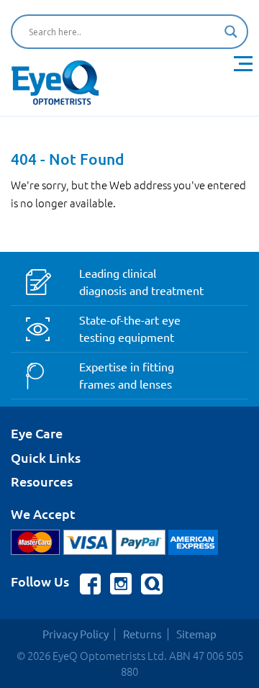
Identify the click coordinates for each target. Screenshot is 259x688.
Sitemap (196, 634)
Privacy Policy (75, 634)
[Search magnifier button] (231, 32)
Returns (142, 634)
